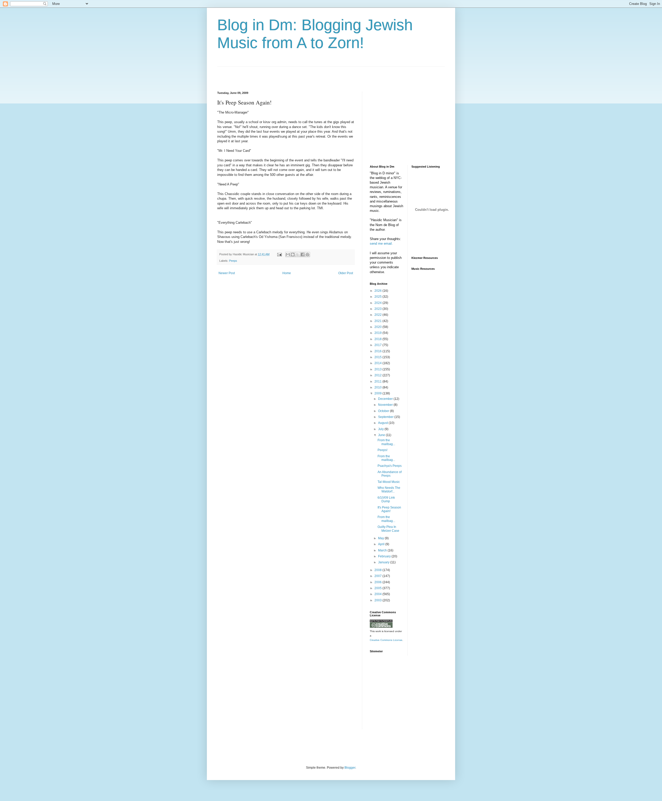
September (386, 417)
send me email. (381, 243)
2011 (378, 381)
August (383, 423)
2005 (378, 588)
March (383, 550)
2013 (378, 369)
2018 (378, 339)
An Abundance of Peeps (390, 473)
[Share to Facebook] (302, 254)
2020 (378, 327)
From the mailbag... (386, 442)
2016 (378, 351)
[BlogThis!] (292, 254)
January (384, 562)
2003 (378, 600)
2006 (378, 582)
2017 (378, 345)
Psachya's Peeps (390, 466)
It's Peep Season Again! (389, 509)
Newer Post (227, 273)
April (381, 544)
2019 (378, 333)
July (381, 429)
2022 (378, 315)
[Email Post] (279, 254)
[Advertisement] (277, 74)
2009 (378, 393)
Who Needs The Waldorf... (389, 489)
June (382, 435)
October (384, 411)
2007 (378, 576)
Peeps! (382, 450)
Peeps (233, 260)
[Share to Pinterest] (307, 254)
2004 (378, 594)
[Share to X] (297, 254)
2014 (378, 363)
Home (286, 273)
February (385, 556)
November (386, 405)
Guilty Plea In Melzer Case (388, 528)
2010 (378, 387)
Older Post (345, 273)
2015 (378, 357)
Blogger (349, 767)
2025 (378, 296)
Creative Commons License (386, 640)
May (381, 538)
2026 (378, 291)
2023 (378, 309)
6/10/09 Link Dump (386, 499)
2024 (378, 303)
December (386, 399)
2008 (378, 570)
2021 (378, 321)
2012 (378, 375)
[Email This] (287, 254)
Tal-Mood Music (389, 482)
